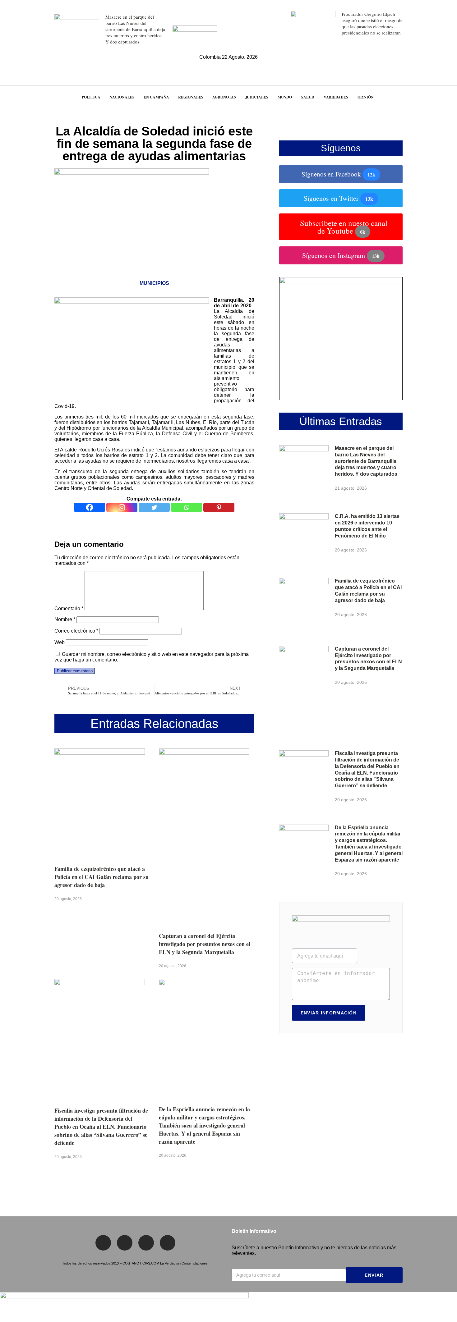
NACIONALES (121, 97)
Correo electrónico (76, 631)
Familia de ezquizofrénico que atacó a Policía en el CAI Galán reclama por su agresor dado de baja (101, 877)
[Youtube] (167, 1243)
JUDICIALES (256, 97)
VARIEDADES (336, 97)
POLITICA (91, 97)
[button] (441, 97)
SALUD (307, 97)
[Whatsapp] (186, 507)
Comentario (68, 608)
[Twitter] (154, 507)
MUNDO (285, 97)
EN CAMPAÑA (156, 97)
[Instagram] (121, 507)
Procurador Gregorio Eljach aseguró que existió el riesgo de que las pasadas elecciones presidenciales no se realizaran (372, 23)
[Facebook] (89, 507)
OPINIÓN (366, 97)
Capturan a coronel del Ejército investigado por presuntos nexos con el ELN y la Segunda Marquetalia (204, 944)
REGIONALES (190, 97)
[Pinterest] (218, 507)
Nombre (64, 619)
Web (59, 642)
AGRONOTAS (224, 97)
